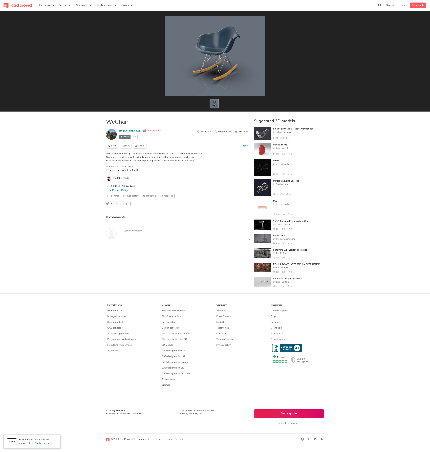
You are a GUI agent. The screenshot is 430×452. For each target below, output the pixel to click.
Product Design (120, 190)
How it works (114, 311)
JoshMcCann (282, 253)
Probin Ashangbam (285, 239)
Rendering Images (120, 204)
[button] (64, 5)
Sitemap (166, 385)
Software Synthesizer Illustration (290, 250)
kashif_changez (129, 131)
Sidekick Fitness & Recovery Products (293, 129)
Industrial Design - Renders (287, 278)
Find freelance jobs (171, 316)
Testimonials (222, 328)
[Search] (380, 5)
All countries (168, 379)
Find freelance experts (173, 311)
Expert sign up (278, 339)
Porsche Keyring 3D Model (287, 181)
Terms (168, 439)
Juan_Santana (282, 282)
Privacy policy (223, 345)
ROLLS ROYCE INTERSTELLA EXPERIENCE (296, 264)
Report (244, 146)
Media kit (221, 322)
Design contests (115, 322)
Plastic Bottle (280, 145)
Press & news (223, 316)
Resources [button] (276, 305)
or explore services (289, 423)
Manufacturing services (119, 345)
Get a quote (418, 5)
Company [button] (221, 305)
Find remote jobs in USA (174, 339)
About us (221, 311)
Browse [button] (166, 305)
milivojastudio (282, 164)
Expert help (277, 333)
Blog (273, 316)
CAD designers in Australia (176, 373)
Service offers (169, 322)
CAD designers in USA (173, 356)
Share (141, 146)
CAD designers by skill (173, 351)
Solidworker (282, 184)
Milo (275, 201)
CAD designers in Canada (175, 362)
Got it (12, 442)
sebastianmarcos (284, 132)
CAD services (114, 328)
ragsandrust (282, 268)
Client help (276, 328)
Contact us (222, 333)
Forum (274, 322)
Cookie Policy (42, 443)
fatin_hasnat (282, 148)
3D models (167, 345)
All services (113, 351)
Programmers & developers (121, 339)
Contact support (279, 311)
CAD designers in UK (173, 368)
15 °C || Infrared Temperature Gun (291, 221)
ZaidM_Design (283, 225)
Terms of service (224, 339)
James (276, 161)
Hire (134, 137)
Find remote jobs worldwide (176, 333)
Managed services (116, 316)
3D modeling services (118, 333)
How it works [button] (114, 305)
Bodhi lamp (279, 235)
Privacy (158, 439)
